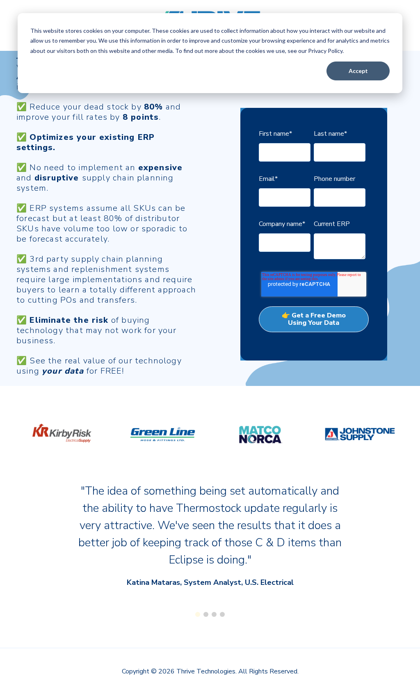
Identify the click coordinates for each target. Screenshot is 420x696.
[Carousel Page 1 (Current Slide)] (197, 614)
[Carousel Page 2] (205, 614)
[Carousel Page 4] (222, 614)
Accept (358, 70)
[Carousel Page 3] (214, 614)
